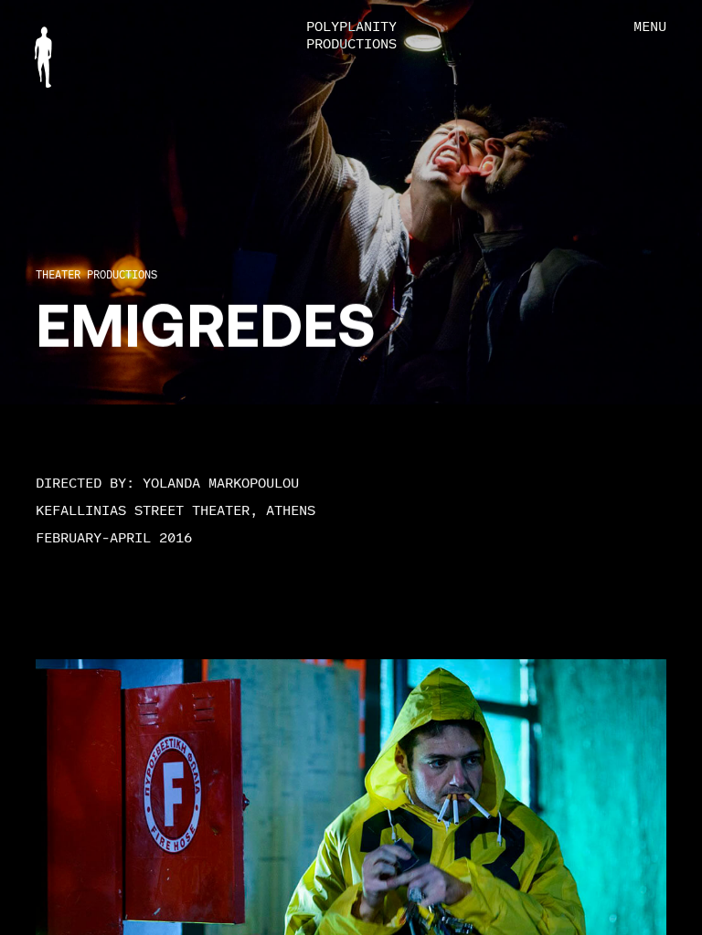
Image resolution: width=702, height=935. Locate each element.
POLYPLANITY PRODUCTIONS (351, 35)
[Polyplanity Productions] (43, 57)
